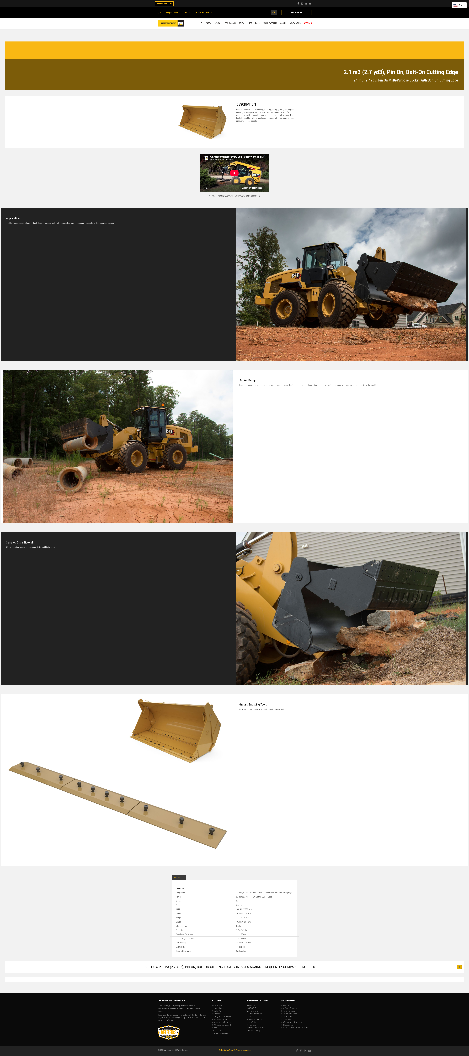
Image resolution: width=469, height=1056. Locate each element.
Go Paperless (216, 1014)
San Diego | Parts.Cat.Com (221, 1017)
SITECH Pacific (286, 1017)
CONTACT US (295, 23)
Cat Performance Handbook (291, 1022)
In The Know (250, 1005)
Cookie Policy (251, 1025)
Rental (242, 23)
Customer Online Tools (220, 1034)
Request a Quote (218, 1008)
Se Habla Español (218, 1005)
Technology (230, 23)
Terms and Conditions (254, 1019)
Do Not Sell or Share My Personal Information (235, 1050)
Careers (215, 1028)
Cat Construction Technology (222, 1022)
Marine (283, 23)
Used (257, 23)
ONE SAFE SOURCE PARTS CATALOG (294, 1028)
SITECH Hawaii (286, 1019)
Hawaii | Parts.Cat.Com (220, 1019)
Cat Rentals (285, 1005)
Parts (208, 23)
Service (217, 23)
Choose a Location (204, 12)
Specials (308, 23)
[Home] (201, 23)
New (250, 23)
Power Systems (270, 23)
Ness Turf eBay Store (289, 1014)
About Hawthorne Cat (254, 1014)
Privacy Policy (251, 1022)
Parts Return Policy (253, 1031)
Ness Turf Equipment (288, 1011)
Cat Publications (287, 1025)
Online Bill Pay (216, 1011)
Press (248, 1017)
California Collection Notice (256, 1028)
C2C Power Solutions (289, 1008)
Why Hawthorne (252, 1011)
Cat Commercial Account (221, 1025)
